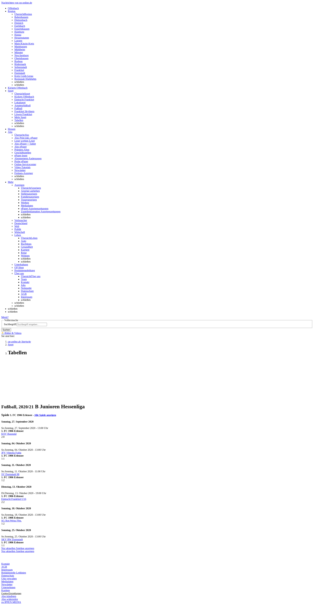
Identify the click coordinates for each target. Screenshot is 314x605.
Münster (18, 52)
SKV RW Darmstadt (12, 539)
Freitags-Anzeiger (23, 173)
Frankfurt (19, 70)
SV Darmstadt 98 (10, 474)
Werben (25, 202)
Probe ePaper (21, 161)
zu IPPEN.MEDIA (11, 602)
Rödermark (20, 64)
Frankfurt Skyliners (24, 111)
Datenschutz (27, 291)
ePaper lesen (20, 155)
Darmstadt (19, 73)
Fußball (18, 108)
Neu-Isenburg (21, 55)
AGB (24, 294)
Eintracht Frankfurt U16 (13, 499)
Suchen (6, 330)
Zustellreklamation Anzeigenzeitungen (41, 211)
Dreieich (18, 23)
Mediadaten (27, 205)
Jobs (23, 285)
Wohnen (25, 255)
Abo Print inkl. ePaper (25, 137)
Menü (4, 317)
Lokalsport (20, 102)
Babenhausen (21, 17)
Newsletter (20, 170)
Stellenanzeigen (29, 193)
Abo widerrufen (9, 599)
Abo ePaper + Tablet (25, 143)
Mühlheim (19, 49)
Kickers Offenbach (24, 96)
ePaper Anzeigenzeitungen (34, 208)
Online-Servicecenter (25, 164)
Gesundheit (27, 246)
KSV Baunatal (9, 434)
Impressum (26, 297)
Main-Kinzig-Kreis (24, 43)
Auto (23, 241)
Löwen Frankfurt (23, 114)
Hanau (17, 34)
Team (24, 279)
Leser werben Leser (24, 140)
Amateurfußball (22, 105)
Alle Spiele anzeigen (45, 415)
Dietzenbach (20, 20)
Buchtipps (26, 244)
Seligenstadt (20, 67)
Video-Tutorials (22, 167)
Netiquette (26, 288)
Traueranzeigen (29, 199)
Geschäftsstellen (22, 152)
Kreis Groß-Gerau (23, 76)
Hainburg (19, 31)
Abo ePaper (20, 146)
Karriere (25, 249)
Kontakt (25, 282)
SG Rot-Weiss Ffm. (11, 520)
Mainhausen (20, 46)
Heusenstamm (21, 37)
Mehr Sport (20, 117)
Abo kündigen (8, 596)
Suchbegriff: (10, 324)
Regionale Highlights (25, 79)
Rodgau (18, 61)
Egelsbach (19, 26)
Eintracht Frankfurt (24, 99)
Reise (24, 252)
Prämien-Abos (21, 149)
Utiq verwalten (9, 578)
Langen (18, 40)
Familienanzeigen (30, 196)
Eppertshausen (21, 28)
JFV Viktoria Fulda (11, 452)
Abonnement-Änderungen (28, 158)
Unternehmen (8, 587)
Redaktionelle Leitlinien (13, 572)
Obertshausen (21, 58)
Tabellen (18, 120)
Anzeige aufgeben (30, 191)
